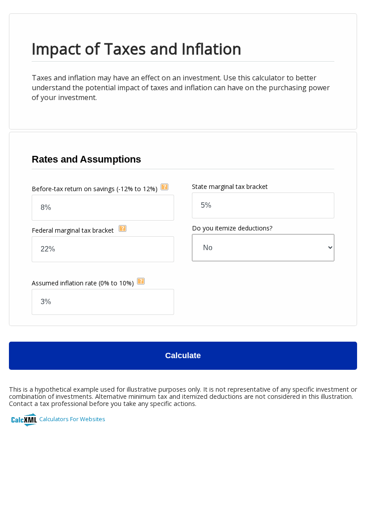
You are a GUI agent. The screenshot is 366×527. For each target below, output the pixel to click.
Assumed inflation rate (83, 283)
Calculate (183, 355)
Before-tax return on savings (95, 188)
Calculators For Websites (72, 419)
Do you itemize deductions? (232, 228)
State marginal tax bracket (230, 186)
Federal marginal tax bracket (74, 230)
